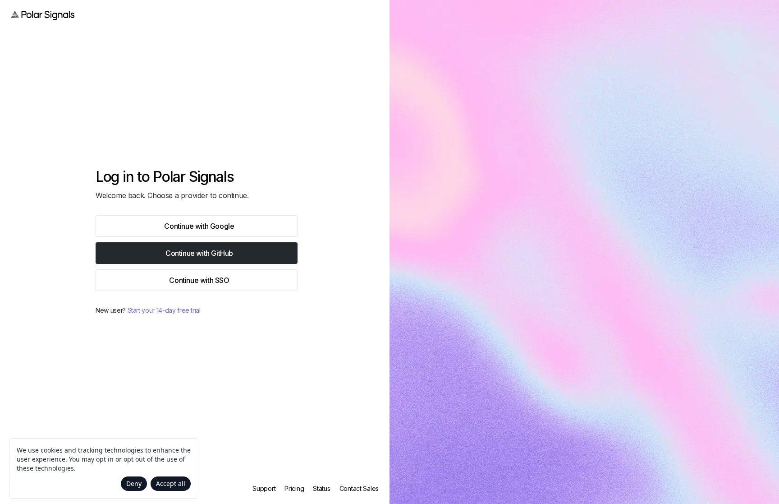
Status (321, 488)
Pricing (294, 488)
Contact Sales (359, 488)
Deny (134, 483)
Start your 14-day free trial (164, 310)
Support (263, 488)
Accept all (170, 483)
